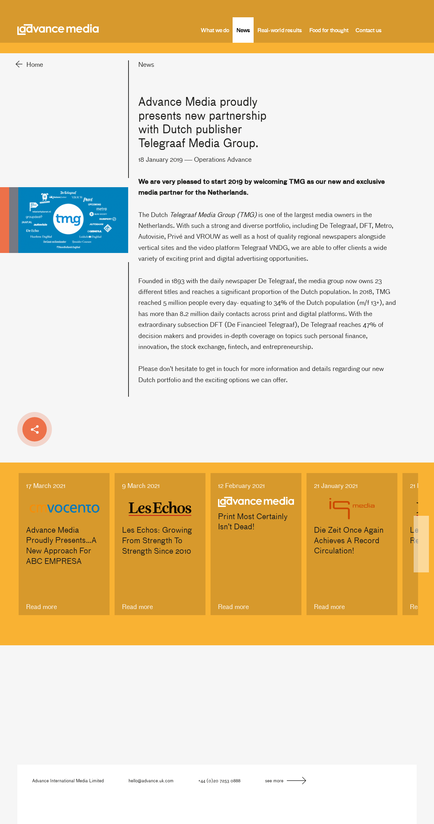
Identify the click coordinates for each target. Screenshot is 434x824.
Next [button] (421, 544)
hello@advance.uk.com (151, 780)
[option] (64, 544)
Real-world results (279, 29)
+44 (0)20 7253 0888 (219, 780)
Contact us (368, 29)
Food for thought (329, 29)
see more (274, 780)
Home (34, 64)
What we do (215, 29)
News (243, 29)
